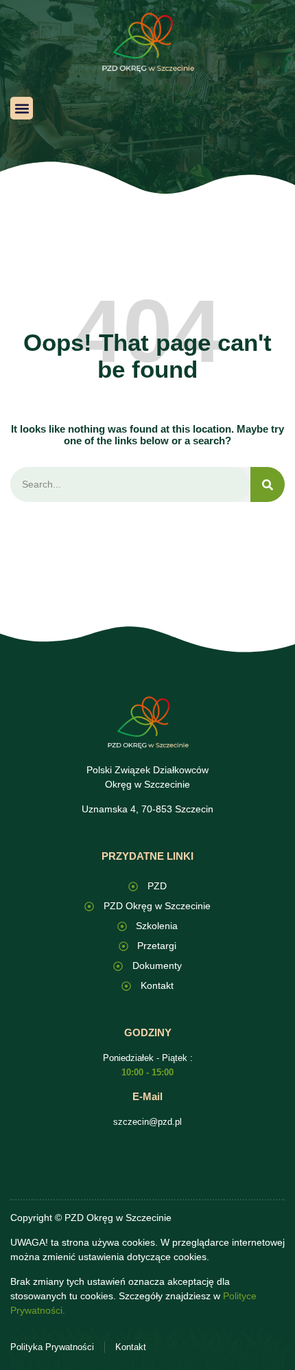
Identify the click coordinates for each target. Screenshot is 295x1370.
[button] (21, 108)
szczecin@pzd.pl (147, 1122)
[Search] (267, 484)
